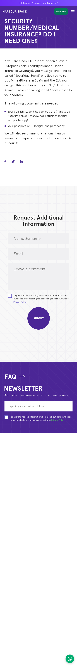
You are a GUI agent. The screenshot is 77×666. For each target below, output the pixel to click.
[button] (72, 11)
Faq (10, 377)
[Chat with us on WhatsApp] (70, 659)
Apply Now (61, 11)
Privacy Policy (20, 301)
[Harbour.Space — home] (15, 11)
